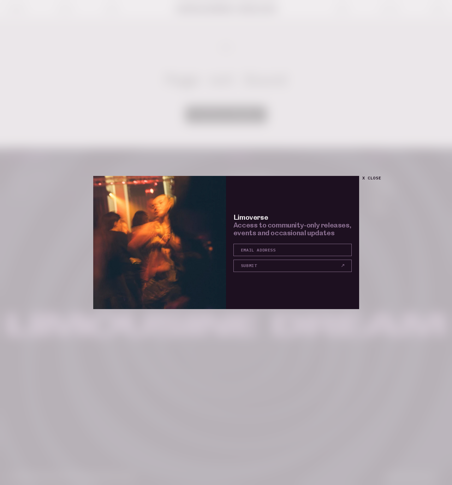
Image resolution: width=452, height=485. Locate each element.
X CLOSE (371, 178)
